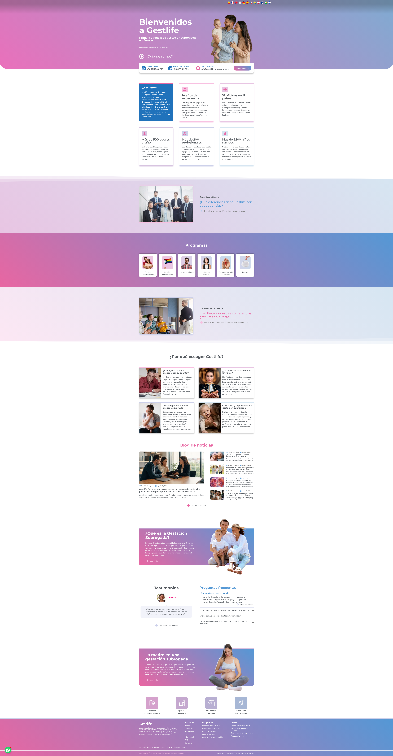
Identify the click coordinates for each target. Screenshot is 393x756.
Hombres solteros (187, 272)
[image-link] (217, 456)
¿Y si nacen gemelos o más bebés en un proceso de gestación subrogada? (237, 456)
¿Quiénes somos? (159, 56)
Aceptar (28, 748)
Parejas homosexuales (167, 273)
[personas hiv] (226, 263)
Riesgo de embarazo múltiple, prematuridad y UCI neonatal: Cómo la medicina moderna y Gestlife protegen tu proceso (239, 483)
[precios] (245, 263)
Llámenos (152, 711)
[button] (52, 728)
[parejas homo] (167, 263)
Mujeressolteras (206, 273)
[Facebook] (275, 2)
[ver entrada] (171, 468)
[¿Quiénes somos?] (141, 56)
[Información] (211, 703)
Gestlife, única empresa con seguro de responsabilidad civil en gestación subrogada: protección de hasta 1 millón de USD (170, 490)
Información (211, 711)
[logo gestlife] (119, 9)
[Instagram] (279, 2)
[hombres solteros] (187, 263)
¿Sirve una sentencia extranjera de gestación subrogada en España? (239, 495)
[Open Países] (162, 9)
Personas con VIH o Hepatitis (226, 273)
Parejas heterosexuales (148, 273)
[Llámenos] (152, 703)
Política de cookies (21, 752)
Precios (245, 272)
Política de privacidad (33, 752)
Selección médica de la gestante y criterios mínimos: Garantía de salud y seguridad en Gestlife (240, 469)
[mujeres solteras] (206, 263)
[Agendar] (181, 703)
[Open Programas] (154, 9)
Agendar (181, 711)
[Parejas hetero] (148, 263)
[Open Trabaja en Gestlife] (195, 9)
